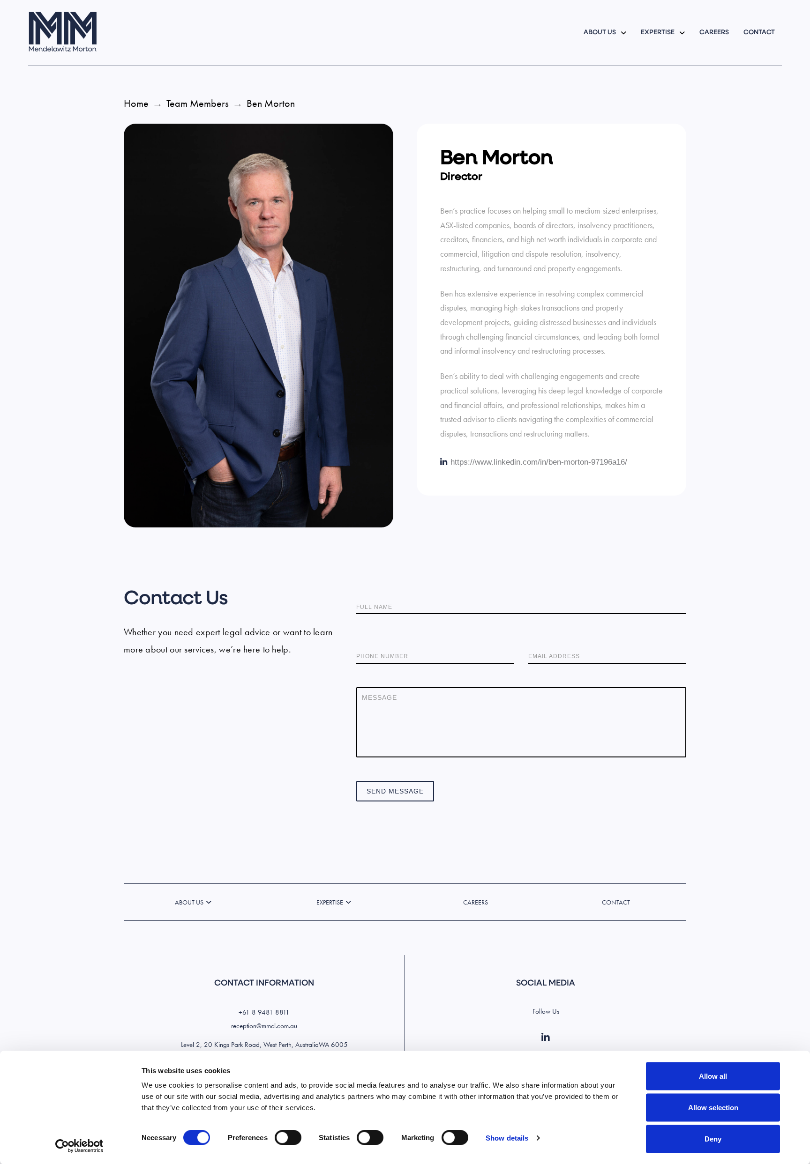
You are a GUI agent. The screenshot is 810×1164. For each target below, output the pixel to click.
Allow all (713, 1076)
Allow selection (713, 1108)
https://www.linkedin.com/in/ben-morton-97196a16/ (538, 462)
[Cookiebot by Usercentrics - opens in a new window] (79, 1146)
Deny (713, 1139)
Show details (507, 1138)
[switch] (288, 1137)
